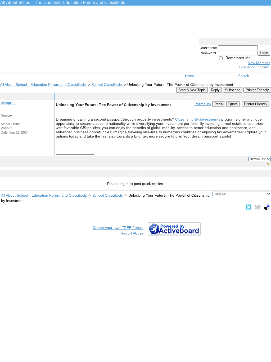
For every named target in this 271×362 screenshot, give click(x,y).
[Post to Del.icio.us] (267, 207)
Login (264, 53)
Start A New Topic (192, 90)
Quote (233, 104)
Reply (215, 90)
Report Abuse (132, 233)
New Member (259, 63)
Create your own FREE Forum (118, 228)
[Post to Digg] (258, 207)
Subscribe (232, 90)
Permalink (203, 104)
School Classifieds (106, 84)
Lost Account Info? (254, 67)
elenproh (8, 102)
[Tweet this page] (248, 207)
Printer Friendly (257, 90)
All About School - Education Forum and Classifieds (43, 84)
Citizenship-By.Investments (197, 119)
